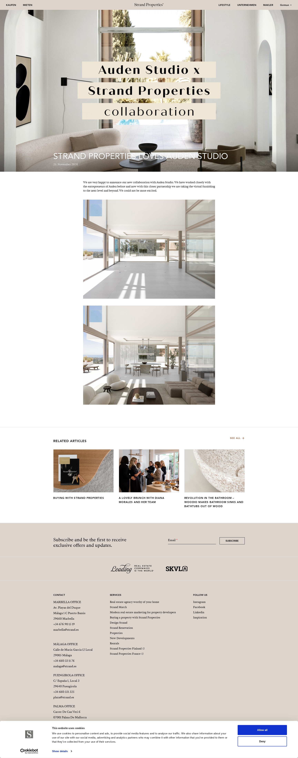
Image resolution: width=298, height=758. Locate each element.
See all (235, 438)
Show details (60, 751)
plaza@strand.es (63, 697)
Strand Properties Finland (126, 649)
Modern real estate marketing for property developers (143, 612)
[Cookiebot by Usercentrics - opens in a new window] (29, 751)
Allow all (262, 729)
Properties (116, 633)
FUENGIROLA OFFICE (69, 675)
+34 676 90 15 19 (64, 624)
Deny (262, 741)
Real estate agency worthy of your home (134, 602)
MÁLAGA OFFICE (65, 644)
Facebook (199, 607)
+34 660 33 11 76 (63, 661)
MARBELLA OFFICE (67, 602)
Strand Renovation (121, 628)
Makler (268, 5)
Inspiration (200, 617)
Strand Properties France (125, 654)
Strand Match (118, 607)
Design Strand (118, 623)
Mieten (27, 5)
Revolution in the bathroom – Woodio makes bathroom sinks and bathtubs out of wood (213, 502)
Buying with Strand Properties (78, 498)
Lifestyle (224, 5)
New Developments (122, 638)
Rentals (114, 643)
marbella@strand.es (66, 630)
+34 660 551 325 (63, 692)
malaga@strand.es (64, 666)
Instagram (199, 602)
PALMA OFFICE (64, 706)
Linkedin (198, 612)
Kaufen (11, 5)
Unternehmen (246, 5)
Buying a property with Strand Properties (135, 617)
